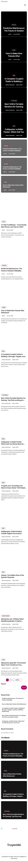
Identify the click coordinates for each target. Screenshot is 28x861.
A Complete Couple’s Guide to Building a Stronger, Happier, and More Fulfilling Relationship (13, 356)
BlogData (22, 856)
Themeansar (14, 858)
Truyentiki (14, 845)
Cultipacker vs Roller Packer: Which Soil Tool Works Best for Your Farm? (12, 444)
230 (17, 680)
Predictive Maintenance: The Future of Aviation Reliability (14, 31)
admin (9, 34)
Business (14, 24)
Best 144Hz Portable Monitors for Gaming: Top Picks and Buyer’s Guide (13, 400)
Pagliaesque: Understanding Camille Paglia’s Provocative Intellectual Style (11, 533)
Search (3, 684)
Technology (14, 100)
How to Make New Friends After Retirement (14, 56)
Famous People (5, 615)
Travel (3, 221)
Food (3, 659)
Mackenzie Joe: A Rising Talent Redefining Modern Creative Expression (12, 621)
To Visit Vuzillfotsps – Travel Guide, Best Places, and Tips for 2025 (14, 226)
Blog (14, 75)
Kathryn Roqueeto (10, 84)
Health (13, 50)
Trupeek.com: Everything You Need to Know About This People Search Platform (13, 488)
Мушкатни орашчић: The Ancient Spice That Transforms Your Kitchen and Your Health (13, 665)
